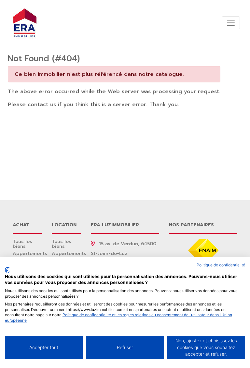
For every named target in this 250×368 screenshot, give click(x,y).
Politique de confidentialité (221, 264)
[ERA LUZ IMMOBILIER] (24, 23)
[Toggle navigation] (231, 22)
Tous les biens (22, 244)
